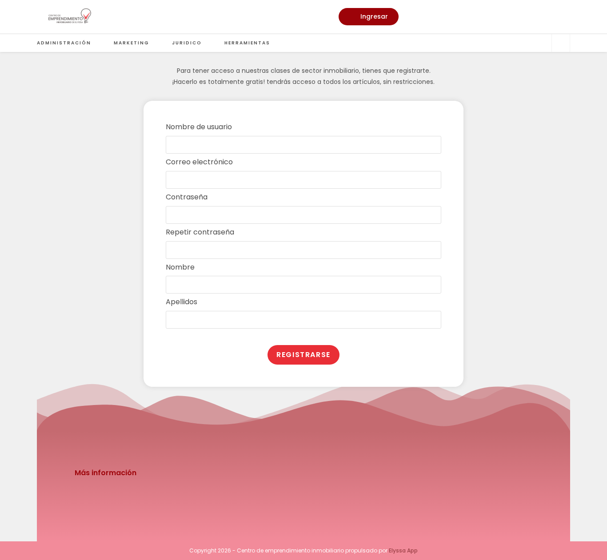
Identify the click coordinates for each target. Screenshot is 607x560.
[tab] (303, 473)
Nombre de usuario (199, 127)
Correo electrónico (199, 162)
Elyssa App (403, 550)
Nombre (180, 267)
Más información (105, 473)
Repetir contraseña (200, 232)
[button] (369, 16)
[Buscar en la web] (561, 43)
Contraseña (187, 197)
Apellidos (181, 302)
